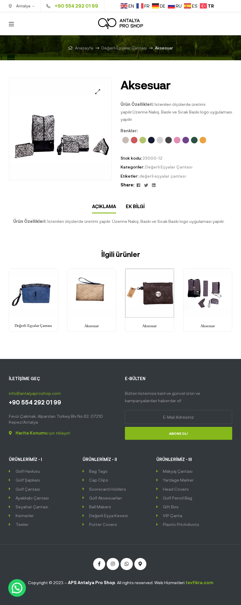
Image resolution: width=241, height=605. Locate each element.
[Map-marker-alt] (140, 564)
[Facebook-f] (99, 564)
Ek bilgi (135, 206)
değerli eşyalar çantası (162, 175)
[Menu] (11, 24)
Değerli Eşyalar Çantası (124, 47)
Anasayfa (84, 47)
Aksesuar (91, 326)
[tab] (104, 206)
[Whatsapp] (126, 564)
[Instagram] (113, 564)
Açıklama (104, 206)
